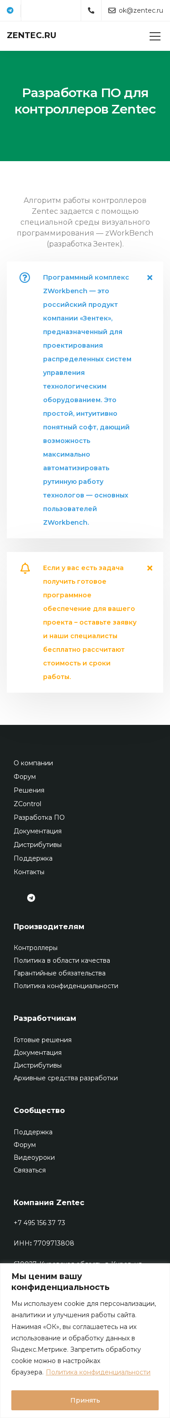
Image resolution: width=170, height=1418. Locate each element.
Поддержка (33, 858)
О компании (33, 763)
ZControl (27, 804)
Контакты (29, 872)
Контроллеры (36, 948)
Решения (29, 790)
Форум (25, 777)
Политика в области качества (62, 960)
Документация (38, 831)
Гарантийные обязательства (60, 973)
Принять (85, 1400)
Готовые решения (43, 1040)
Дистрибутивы (38, 845)
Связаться (30, 1170)
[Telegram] (10, 11)
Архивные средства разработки (66, 1078)
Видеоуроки (34, 1157)
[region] (85, 1340)
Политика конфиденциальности (98, 1372)
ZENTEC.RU (31, 35)
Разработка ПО (39, 817)
